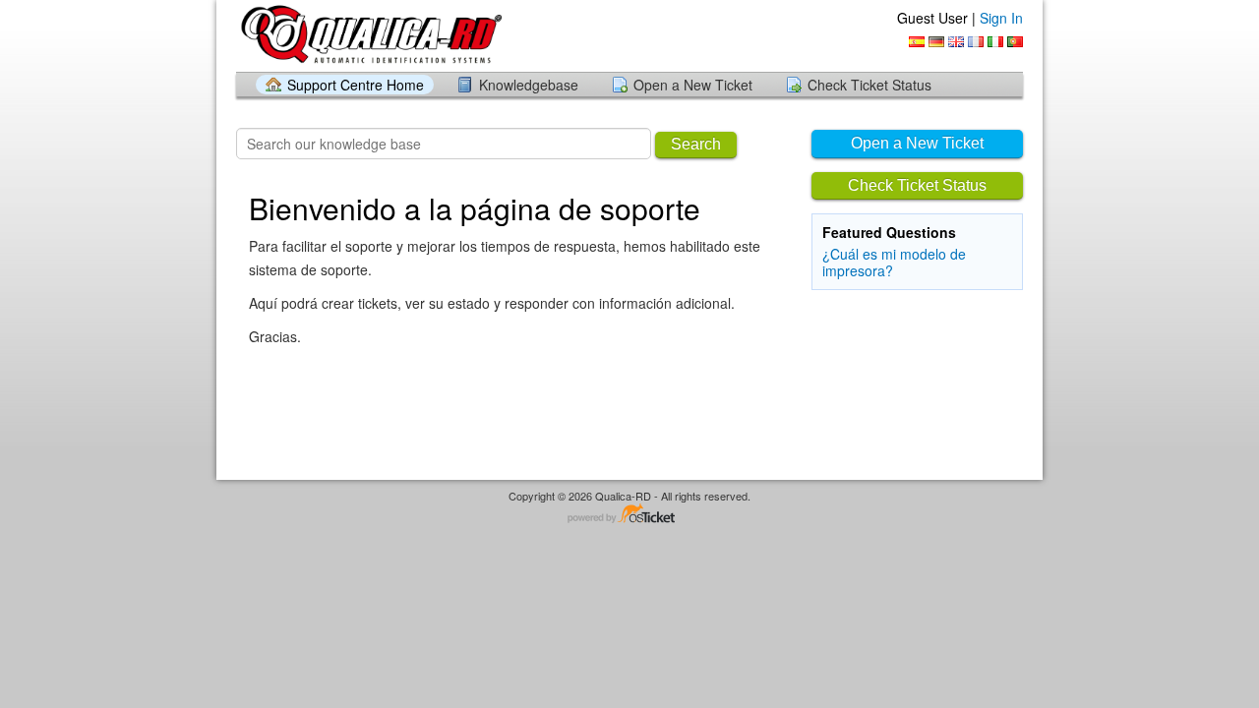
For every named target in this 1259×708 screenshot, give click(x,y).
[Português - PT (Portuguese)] (1015, 41)
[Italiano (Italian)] (995, 41)
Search (696, 144)
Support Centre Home (355, 84)
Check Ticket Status (869, 84)
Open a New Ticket (692, 84)
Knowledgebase (528, 84)
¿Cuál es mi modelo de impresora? (894, 262)
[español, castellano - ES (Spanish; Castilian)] (917, 41)
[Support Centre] (370, 35)
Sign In (1001, 18)
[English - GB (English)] (956, 41)
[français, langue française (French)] (976, 41)
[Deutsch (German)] (936, 41)
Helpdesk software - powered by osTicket (629, 514)
